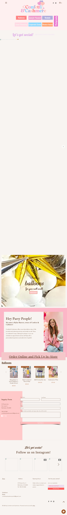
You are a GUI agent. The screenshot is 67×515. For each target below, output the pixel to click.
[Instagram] (56, 3)
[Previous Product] (6, 372)
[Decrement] (9, 389)
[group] (33, 379)
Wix (34, 505)
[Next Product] (61, 372)
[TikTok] (2, 416)
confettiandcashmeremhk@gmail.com (10, 413)
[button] (6, 2)
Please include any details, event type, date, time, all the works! (34, 410)
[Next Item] (63, 146)
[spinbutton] (14, 389)
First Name (22, 397)
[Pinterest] (51, 501)
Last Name (43, 397)
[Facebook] (53, 3)
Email (21, 401)
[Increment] (18, 389)
